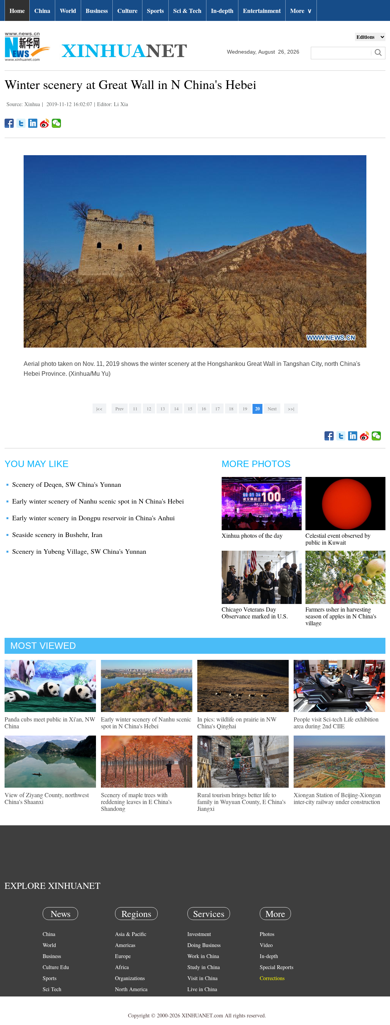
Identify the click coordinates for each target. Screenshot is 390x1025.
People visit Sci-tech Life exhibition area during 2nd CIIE (336, 722)
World (68, 10)
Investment (199, 934)
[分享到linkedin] (33, 123)
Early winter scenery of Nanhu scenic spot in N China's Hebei (98, 500)
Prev (119, 408)
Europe (123, 956)
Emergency (199, 1000)
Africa (122, 967)
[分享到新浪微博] (45, 123)
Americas (125, 945)
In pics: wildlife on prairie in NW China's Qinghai (237, 722)
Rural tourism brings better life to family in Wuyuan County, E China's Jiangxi (241, 801)
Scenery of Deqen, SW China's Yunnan (66, 484)
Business (97, 10)
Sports (155, 10)
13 (162, 408)
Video (266, 945)
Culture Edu (56, 967)
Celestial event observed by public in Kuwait (338, 538)
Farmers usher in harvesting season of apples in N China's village (340, 616)
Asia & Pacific (130, 934)
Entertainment (262, 10)
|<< (99, 408)
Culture (127, 10)
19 (245, 408)
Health (50, 1000)
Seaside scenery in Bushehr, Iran (57, 534)
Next (272, 408)
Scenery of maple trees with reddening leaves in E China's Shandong (136, 801)
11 (135, 408)
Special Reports (276, 967)
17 (217, 408)
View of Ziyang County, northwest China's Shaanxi (47, 798)
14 (176, 408)
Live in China (202, 989)
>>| (291, 408)
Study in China (203, 967)
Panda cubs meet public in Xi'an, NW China (50, 722)
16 (203, 408)
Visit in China (202, 978)
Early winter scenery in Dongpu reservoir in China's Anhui (93, 517)
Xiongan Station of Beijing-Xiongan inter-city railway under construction (337, 798)
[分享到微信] (56, 123)
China (42, 10)
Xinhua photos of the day (252, 535)
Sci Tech (52, 989)
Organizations (130, 978)
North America (131, 989)
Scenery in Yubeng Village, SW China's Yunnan (79, 551)
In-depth (222, 10)
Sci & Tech (187, 10)
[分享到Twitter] (21, 123)
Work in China (203, 956)
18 (231, 408)
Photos (267, 934)
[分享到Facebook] (9, 123)
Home (17, 10)
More (301, 10)
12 (149, 408)
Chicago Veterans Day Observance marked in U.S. (255, 612)
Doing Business (204, 945)
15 (190, 408)
